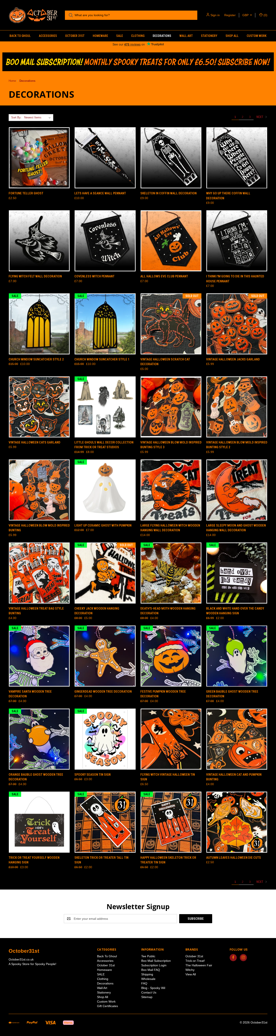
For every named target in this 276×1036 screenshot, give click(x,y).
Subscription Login (153, 965)
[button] (138, 61)
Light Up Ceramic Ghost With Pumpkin (103, 525)
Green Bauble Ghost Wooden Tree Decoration (232, 694)
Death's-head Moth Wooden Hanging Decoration (168, 611)
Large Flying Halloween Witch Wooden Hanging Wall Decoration (170, 528)
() (265, 15)
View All (190, 974)
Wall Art (186, 36)
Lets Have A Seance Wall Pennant (100, 193)
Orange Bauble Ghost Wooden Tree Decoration (36, 777)
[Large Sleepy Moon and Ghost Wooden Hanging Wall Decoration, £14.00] (237, 490)
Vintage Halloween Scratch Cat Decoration (165, 361)
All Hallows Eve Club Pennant (164, 276)
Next (260, 117)
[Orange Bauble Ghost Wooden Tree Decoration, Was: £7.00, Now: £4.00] (39, 739)
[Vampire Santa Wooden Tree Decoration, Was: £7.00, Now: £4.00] (39, 656)
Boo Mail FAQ (150, 970)
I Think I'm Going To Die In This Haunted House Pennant (235, 278)
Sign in (215, 15)
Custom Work (257, 36)
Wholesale (148, 979)
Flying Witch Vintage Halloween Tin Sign (167, 777)
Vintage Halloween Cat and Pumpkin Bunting (234, 777)
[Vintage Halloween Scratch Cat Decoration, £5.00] (171, 324)
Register (230, 15)
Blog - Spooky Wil (153, 988)
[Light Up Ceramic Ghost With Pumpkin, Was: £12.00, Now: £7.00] (105, 490)
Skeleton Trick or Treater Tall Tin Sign (101, 860)
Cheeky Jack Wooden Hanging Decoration (96, 611)
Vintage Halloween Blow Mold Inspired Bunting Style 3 (171, 444)
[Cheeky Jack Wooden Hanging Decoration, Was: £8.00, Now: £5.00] (105, 573)
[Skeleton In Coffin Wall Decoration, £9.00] (171, 158)
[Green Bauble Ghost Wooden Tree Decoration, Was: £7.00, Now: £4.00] (237, 656)
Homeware (100, 36)
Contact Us (148, 992)
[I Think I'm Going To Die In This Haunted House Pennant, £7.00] (237, 241)
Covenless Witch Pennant (94, 276)
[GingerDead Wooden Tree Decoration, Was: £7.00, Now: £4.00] (105, 656)
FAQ (144, 983)
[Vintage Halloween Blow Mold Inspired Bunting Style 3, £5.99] (171, 407)
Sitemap (146, 997)
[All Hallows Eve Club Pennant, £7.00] (171, 241)
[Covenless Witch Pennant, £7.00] (105, 241)
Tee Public (148, 956)
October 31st (75, 36)
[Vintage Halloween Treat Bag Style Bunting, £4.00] (39, 573)
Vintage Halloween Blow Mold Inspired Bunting (39, 528)
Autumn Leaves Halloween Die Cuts (233, 858)
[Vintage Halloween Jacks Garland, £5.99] (237, 324)
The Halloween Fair (198, 965)
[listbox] (38, 117)
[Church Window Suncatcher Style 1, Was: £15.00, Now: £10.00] (105, 324)
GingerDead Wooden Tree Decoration (103, 691)
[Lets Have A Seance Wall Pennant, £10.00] (105, 158)
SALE (119, 36)
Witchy (189, 970)
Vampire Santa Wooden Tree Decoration (30, 694)
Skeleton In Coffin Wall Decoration (168, 193)
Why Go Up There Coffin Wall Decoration (228, 195)
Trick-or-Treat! (195, 960)
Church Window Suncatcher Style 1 (102, 359)
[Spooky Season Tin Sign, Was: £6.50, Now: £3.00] (105, 739)
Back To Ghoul (20, 36)
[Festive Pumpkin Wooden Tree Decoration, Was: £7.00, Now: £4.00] (171, 656)
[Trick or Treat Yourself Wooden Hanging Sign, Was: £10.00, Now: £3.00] (39, 822)
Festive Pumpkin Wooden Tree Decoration (163, 694)
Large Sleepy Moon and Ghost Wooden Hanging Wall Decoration (236, 528)
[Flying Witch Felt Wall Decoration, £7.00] (39, 241)
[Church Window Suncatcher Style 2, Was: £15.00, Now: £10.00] (39, 324)
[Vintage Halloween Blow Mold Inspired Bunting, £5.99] (39, 490)
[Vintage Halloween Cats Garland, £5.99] (39, 407)
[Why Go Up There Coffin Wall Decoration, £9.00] (237, 158)
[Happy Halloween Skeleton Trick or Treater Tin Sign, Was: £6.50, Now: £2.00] (171, 822)
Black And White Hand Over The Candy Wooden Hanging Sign (235, 611)
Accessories (48, 36)
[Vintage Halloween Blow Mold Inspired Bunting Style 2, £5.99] (237, 407)
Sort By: (16, 117)
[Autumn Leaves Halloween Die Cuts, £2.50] (237, 822)
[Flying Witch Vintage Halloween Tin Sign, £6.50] (171, 739)
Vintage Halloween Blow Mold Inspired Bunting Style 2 (236, 444)
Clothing (137, 36)
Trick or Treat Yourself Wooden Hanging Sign (34, 860)
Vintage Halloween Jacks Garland (233, 359)
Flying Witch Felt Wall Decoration (35, 276)
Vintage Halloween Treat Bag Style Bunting (36, 611)
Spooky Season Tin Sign (92, 775)
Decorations (162, 36)
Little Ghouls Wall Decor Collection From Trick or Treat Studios (103, 444)
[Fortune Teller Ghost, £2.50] (39, 158)
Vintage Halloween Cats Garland (34, 442)
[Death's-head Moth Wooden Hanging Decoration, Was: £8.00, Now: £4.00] (171, 573)
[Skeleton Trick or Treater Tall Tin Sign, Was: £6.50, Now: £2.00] (105, 822)
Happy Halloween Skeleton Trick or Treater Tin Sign (168, 860)
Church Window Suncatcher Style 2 (36, 359)
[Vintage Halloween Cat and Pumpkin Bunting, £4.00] (237, 739)
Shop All (232, 36)
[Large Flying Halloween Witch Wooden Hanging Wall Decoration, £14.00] (171, 490)
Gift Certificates (107, 1006)
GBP (245, 15)
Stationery (209, 36)
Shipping (147, 974)
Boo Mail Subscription (156, 960)
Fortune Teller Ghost (26, 193)
